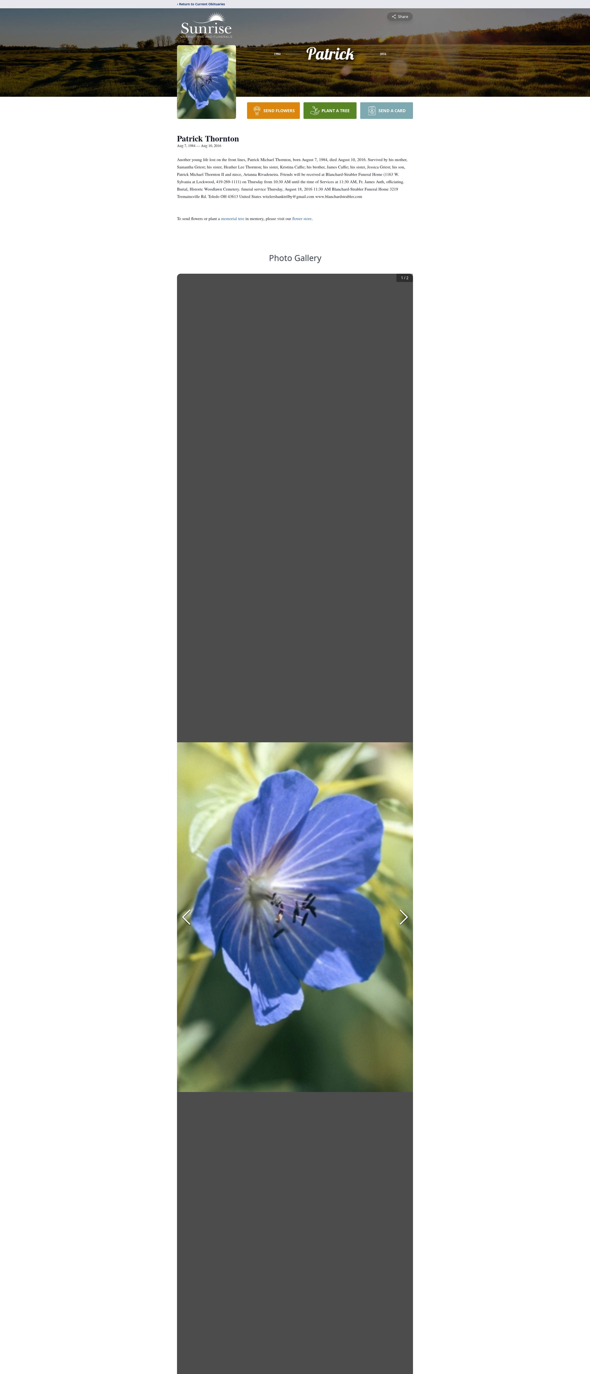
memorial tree (232, 218)
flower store (302, 218)
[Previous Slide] (186, 917)
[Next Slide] (404, 917)
